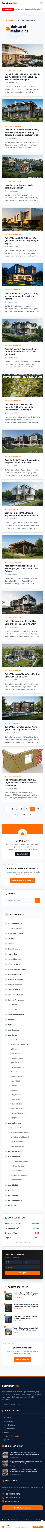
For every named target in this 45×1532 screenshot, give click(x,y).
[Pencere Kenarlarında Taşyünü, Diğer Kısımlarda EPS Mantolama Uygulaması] (22, 761)
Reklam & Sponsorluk (11, 1436)
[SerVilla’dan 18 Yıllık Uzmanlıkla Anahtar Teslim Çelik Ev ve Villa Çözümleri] (22, 330)
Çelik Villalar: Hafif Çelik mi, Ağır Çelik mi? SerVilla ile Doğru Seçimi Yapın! (22, 241)
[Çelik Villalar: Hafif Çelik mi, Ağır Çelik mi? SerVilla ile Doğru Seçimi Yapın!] (22, 219)
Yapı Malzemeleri (9, 1429)
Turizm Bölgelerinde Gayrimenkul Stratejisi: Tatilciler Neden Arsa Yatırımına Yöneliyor (26, 1329)
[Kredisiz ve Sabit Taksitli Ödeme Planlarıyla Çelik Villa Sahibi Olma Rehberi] (22, 547)
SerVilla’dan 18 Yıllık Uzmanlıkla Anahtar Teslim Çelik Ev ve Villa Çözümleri (20, 351)
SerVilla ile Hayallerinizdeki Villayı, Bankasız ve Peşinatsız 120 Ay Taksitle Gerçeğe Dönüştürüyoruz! (22, 132)
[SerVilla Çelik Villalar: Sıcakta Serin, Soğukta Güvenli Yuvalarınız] (22, 441)
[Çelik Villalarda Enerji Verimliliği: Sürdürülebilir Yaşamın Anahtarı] (22, 602)
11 (38, 809)
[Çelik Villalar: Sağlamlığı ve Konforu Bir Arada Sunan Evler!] (22, 655)
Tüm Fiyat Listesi (21, 1242)
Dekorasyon (8, 1421)
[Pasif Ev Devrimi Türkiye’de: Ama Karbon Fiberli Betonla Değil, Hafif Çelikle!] (8, 1296)
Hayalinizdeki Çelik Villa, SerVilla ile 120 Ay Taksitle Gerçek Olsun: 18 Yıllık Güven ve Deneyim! (22, 77)
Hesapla (22, 1273)
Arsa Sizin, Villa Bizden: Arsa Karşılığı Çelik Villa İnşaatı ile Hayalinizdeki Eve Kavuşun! (19, 407)
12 (15, 814)
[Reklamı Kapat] (42, 1521)
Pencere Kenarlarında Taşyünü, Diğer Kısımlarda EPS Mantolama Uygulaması (21, 782)
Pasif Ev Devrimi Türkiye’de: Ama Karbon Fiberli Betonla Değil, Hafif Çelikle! (26, 1294)
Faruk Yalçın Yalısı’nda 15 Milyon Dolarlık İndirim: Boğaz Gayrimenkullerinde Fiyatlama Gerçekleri (25, 1317)
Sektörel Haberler (13, 71)
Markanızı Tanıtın (24, 1508)
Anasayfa (11, 20)
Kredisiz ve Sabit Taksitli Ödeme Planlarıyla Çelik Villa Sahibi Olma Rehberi (21, 568)
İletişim (6, 1432)
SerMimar (9, 3)
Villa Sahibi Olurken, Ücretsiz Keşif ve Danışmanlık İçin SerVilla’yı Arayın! (22, 296)
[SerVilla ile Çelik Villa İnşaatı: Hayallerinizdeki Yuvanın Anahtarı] (22, 494)
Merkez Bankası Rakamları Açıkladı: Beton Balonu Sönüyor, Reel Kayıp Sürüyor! (26, 1306)
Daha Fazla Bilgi (22, 854)
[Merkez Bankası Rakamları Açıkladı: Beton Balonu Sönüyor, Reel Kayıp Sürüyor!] (8, 1308)
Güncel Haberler (9, 1425)
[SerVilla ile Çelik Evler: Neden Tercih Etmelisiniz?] (22, 166)
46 (24, 814)
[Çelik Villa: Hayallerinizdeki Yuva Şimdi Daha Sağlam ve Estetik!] (22, 708)
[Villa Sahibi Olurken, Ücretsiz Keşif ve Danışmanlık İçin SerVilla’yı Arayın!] (22, 274)
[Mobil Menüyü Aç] (41, 3)
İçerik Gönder (8, 1440)
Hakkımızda (7, 1417)
